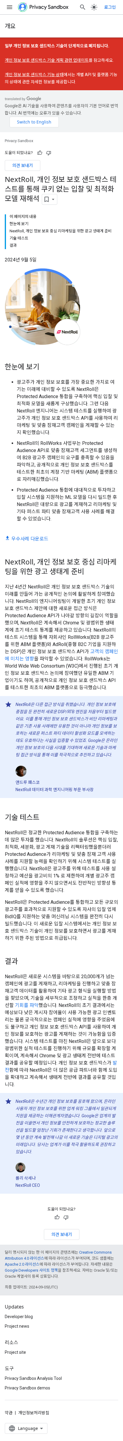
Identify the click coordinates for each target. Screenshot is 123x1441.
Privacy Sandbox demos (27, 1388)
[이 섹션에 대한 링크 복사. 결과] (24, 961)
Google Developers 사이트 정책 (31, 1270)
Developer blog (19, 1316)
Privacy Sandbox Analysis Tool (33, 1378)
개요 (10, 26)
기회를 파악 (27, 1005)
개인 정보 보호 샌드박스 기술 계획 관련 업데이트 (47, 60)
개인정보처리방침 (33, 1412)
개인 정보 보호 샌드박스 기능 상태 (34, 74)
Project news (17, 1326)
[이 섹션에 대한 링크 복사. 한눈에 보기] (45, 367)
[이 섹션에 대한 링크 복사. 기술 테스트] (45, 817)
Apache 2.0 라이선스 (22, 1264)
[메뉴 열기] (10, 7)
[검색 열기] (82, 7)
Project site (15, 1352)
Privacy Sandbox (19, 140)
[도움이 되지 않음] (48, 152)
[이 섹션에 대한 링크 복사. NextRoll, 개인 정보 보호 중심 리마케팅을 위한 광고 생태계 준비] (90, 572)
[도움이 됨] (39, 152)
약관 (9, 1412)
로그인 (110, 7)
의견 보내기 (22, 165)
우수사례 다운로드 (29, 539)
